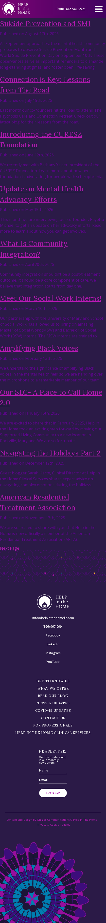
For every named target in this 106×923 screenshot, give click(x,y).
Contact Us (53, 718)
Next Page (9, 548)
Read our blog (53, 696)
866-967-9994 (75, 9)
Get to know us (53, 681)
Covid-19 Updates (53, 711)
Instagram (53, 653)
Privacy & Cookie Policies (53, 824)
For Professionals (53, 725)
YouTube (53, 661)
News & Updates (53, 703)
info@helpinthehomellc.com (53, 618)
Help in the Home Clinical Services (53, 733)
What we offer (53, 688)
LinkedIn (53, 644)
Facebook (53, 635)
